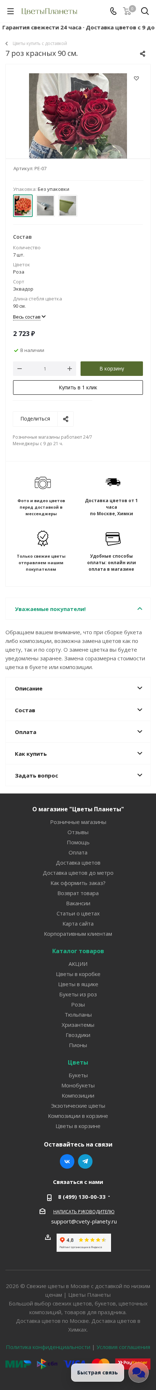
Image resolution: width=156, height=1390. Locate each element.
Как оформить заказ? (78, 882)
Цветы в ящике (78, 984)
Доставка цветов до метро (78, 872)
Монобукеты (78, 1085)
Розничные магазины (78, 821)
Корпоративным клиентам (78, 933)
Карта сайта (78, 923)
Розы (78, 1004)
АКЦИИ (78, 963)
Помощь (78, 842)
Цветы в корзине (78, 1125)
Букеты (78, 1075)
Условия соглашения (123, 1346)
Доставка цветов (78, 862)
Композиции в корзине (78, 1115)
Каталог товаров (78, 951)
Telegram (85, 1161)
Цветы (78, 1062)
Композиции (78, 1095)
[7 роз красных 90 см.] (78, 122)
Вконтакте (67, 1161)
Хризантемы (78, 1024)
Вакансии (78, 903)
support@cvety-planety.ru (84, 1221)
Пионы (78, 1045)
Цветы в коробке (78, 973)
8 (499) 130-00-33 (82, 1196)
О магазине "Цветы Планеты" (78, 809)
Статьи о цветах (78, 913)
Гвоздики (78, 1034)
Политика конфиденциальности (48, 1346)
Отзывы (78, 832)
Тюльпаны (78, 1014)
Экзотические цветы (78, 1105)
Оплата (78, 852)
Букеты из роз (78, 994)
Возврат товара (78, 893)
